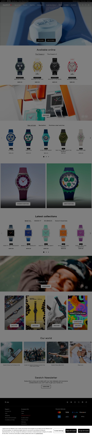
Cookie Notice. (39, 433)
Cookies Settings (58, 430)
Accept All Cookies (84, 430)
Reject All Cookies (71, 430)
